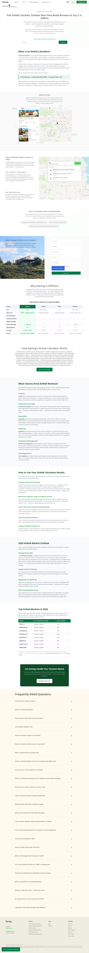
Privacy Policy (71, 936)
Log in (73, 2)
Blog (49, 924)
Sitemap (70, 928)
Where (24, 42)
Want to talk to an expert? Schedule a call (44, 39)
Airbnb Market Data (33, 932)
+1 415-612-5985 (10, 933)
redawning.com (9, 928)
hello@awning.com (10, 931)
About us (70, 924)
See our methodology (44, 369)
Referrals (70, 932)
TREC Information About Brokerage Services (60, 947)
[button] (17, 2)
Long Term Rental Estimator (35, 930)
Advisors (50, 926)
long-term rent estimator (32, 499)
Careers (70, 926)
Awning (36, 445)
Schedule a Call (81, 2)
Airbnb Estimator (32, 928)
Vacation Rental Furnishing (34, 924)
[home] (5, 2)
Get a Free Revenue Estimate (10, 949)
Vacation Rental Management (35, 926)
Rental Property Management (35, 934)
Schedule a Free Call (44, 681)
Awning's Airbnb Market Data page (53, 653)
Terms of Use (71, 934)
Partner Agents (71, 930)
